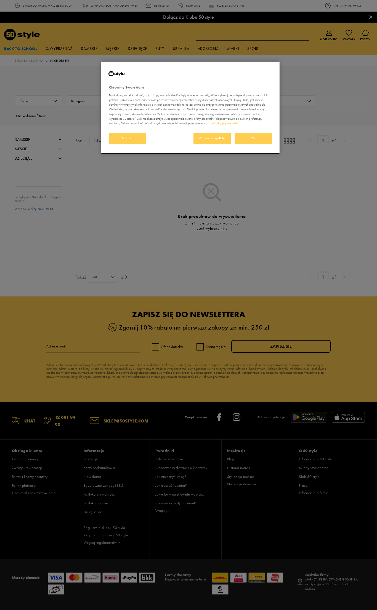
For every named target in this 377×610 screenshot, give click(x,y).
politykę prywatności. (225, 123)
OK (253, 138)
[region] (190, 107)
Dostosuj (128, 138)
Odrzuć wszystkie (212, 138)
